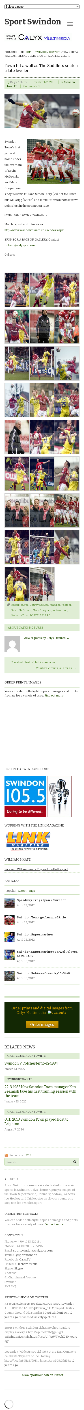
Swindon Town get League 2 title (41, 917)
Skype (18, 1268)
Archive (13, 1055)
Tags (32, 890)
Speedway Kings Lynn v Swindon (42, 900)
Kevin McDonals (21, 610)
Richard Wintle (28, 1264)
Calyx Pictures (19, 82)
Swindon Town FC (47, 52)
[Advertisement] (32, 732)
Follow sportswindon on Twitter (42, 1375)
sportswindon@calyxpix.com (33, 1250)
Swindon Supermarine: (35, 934)
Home (29, 52)
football (66, 604)
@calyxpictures (19, 1303)
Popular (11, 890)
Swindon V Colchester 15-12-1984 (31, 1063)
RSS (28, 1155)
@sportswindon (26, 1255)
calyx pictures (19, 604)
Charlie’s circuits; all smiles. (56, 668)
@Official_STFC (43, 1308)
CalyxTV (24, 1259)
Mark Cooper (41, 610)
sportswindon (58, 610)
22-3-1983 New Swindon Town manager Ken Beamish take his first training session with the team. (40, 1091)
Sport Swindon (32, 22)
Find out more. (54, 695)
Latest (22, 890)
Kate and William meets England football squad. (36, 869)
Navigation (70, 24)
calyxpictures (47, 1317)
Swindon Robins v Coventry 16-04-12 (44, 973)
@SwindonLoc (57, 1312)
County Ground (39, 604)
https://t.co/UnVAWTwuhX (47, 1336)
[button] (16, 290)
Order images (42, 1024)
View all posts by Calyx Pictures (46, 638)
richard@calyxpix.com (19, 245)
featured (55, 604)
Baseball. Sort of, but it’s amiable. (32, 662)
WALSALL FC (42, 615)
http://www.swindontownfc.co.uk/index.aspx (34, 230)
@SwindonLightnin (17, 1336)
